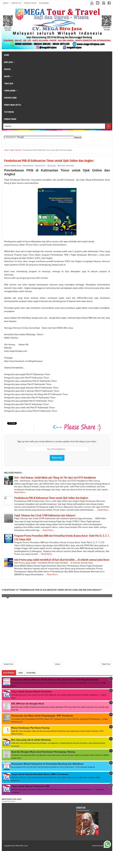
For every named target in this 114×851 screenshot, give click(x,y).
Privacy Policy (30, 3)
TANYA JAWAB (9, 90)
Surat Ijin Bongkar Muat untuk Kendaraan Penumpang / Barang (43, 752)
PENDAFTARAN (10, 119)
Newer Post (8, 664)
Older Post (106, 664)
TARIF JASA (8, 83)
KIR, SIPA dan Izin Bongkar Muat (27, 703)
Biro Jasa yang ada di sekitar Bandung (31, 740)
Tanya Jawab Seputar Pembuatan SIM (30, 786)
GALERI (7, 76)
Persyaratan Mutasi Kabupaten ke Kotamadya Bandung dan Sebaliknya (47, 764)
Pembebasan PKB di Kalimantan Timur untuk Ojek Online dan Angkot (51, 498)
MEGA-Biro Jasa (21, 846)
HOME (6, 55)
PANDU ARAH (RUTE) (12, 104)
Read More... (20, 492)
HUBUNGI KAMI (10, 97)
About (6, 3)
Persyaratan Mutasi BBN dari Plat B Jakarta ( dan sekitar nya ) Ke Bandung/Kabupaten (55, 679)
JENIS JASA (8, 62)
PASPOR (7, 69)
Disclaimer (44, 3)
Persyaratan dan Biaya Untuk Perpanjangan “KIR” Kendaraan (42, 715)
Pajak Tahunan (67, 166)
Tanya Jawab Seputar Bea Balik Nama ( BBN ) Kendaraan (40, 774)
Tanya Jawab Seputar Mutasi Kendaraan (31, 691)
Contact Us (16, 3)
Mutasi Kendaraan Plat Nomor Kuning (30, 728)
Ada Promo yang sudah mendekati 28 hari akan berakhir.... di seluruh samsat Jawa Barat (61, 559)
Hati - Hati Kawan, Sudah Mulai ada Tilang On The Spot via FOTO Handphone (55, 477)
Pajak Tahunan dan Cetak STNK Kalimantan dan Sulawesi (44, 515)
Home (57, 664)
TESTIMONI (9, 111)
